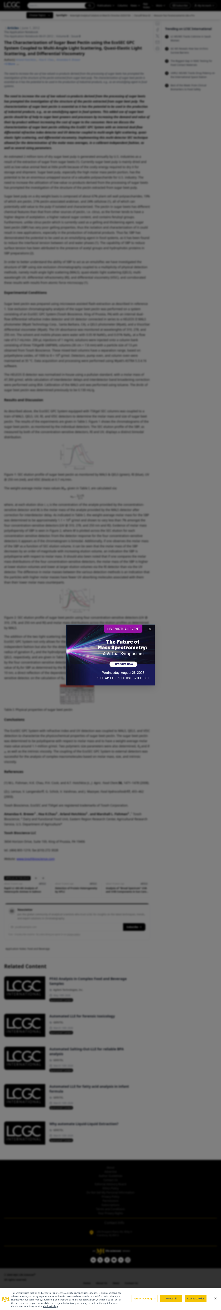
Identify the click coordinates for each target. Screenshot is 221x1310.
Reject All (171, 1298)
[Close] (215, 1298)
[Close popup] (150, 629)
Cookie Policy (50, 1306)
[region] (110, 1299)
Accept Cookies (195, 1298)
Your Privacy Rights (144, 1298)
